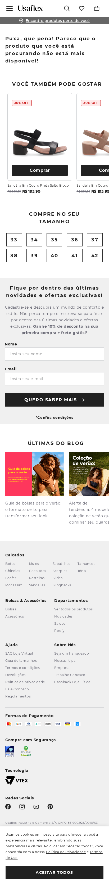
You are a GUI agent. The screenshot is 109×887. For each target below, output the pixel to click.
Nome (11, 344)
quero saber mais (50, 399)
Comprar (40, 170)
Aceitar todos (54, 872)
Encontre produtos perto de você (58, 20)
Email (11, 369)
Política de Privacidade (66, 852)
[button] (54, 415)
